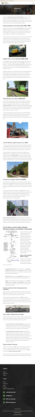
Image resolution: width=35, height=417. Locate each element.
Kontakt (4, 375)
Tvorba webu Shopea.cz (17, 414)
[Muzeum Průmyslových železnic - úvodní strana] (5, 3)
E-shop (4, 385)
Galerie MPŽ (5, 373)
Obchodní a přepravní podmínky (8, 388)
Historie (4, 381)
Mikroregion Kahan (17, 412)
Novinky (4, 371)
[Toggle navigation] (33, 3)
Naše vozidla (5, 383)
